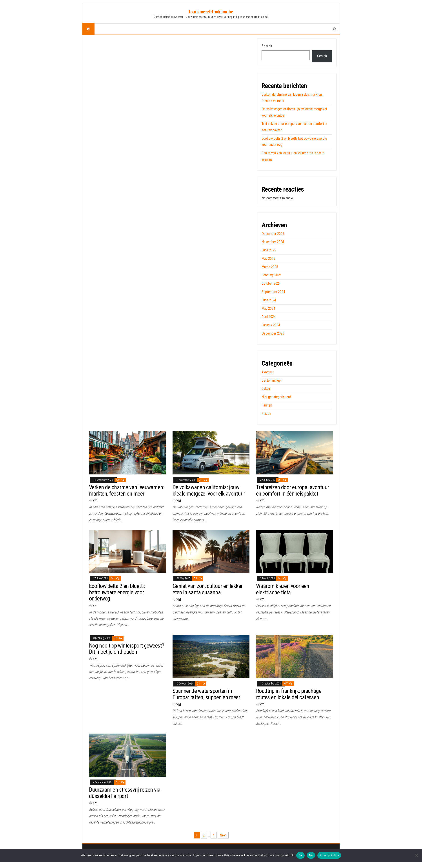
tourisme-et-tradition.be (211, 12)
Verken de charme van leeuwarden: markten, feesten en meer (126, 490)
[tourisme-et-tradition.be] (88, 29)
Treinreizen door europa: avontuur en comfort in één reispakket (292, 490)
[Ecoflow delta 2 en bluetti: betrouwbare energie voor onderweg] (127, 551)
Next (223, 835)
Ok (300, 855)
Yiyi (95, 501)
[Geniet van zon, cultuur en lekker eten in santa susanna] (211, 551)
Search (267, 46)
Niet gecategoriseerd (276, 397)
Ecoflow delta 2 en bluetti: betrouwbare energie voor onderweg (117, 592)
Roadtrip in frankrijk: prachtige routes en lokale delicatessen (288, 694)
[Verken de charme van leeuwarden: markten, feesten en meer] (127, 452)
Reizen (266, 414)
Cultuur (266, 388)
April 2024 (269, 317)
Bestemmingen (272, 380)
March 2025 (270, 267)
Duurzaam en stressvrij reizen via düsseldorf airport (124, 792)
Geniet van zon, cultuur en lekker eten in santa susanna (208, 589)
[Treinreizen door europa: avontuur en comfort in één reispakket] (294, 452)
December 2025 (273, 234)
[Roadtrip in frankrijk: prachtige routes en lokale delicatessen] (294, 656)
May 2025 (268, 258)
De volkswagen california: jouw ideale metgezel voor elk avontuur (209, 490)
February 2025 (272, 275)
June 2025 (269, 250)
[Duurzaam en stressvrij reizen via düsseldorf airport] (127, 755)
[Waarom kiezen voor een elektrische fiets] (294, 551)
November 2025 (273, 242)
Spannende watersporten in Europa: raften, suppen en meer (206, 694)
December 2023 (273, 333)
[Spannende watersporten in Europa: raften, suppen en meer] (211, 656)
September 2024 (273, 292)
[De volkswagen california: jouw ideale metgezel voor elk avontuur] (211, 452)
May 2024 (268, 308)
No (311, 855)
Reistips (267, 405)
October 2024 (271, 283)
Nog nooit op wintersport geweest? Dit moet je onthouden (126, 648)
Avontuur (268, 372)
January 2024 (271, 325)
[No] (416, 855)
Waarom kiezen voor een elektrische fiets (282, 589)
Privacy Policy (329, 855)
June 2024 (269, 300)
